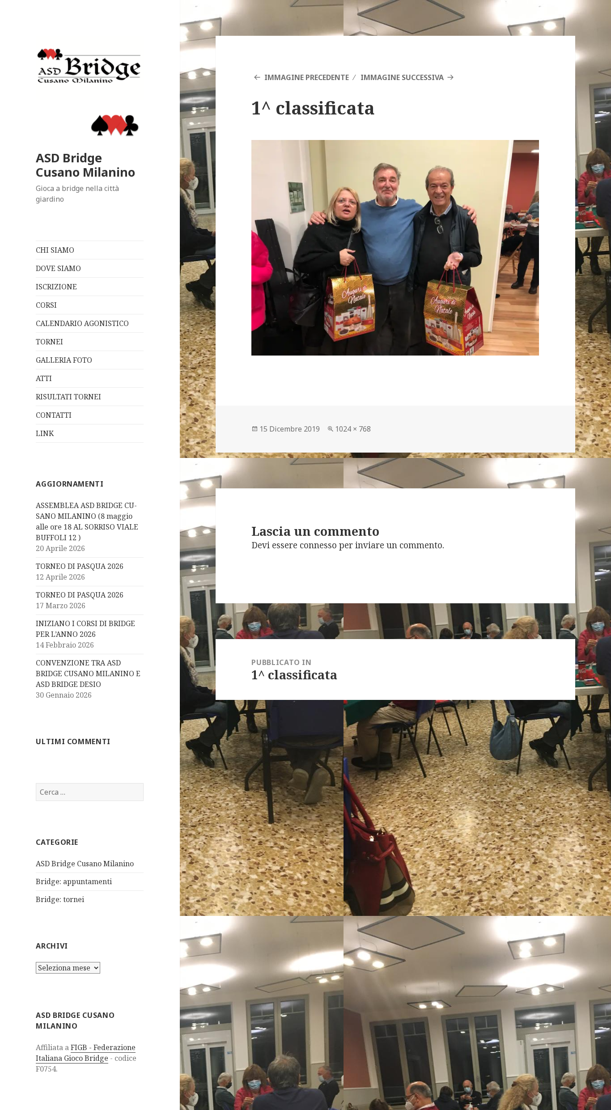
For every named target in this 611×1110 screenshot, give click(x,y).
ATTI (44, 378)
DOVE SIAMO (58, 268)
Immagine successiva (402, 77)
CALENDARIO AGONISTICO (82, 323)
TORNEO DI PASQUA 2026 (79, 566)
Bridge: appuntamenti (74, 881)
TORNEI (49, 342)
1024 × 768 (353, 429)
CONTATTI (54, 415)
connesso (318, 545)
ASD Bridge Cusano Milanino (85, 164)
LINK (45, 433)
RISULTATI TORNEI (68, 397)
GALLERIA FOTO (64, 360)
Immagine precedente (306, 77)
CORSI (46, 305)
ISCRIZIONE (56, 287)
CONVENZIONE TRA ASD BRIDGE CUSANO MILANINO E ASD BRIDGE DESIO (88, 673)
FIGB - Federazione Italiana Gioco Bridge (86, 1052)
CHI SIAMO (55, 250)
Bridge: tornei (60, 899)
